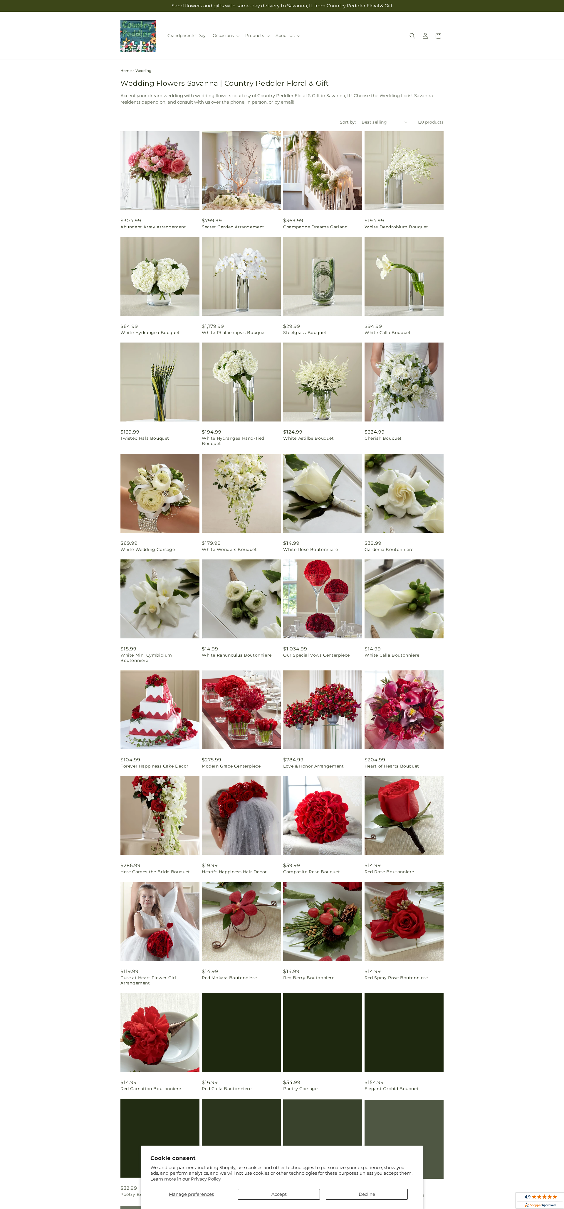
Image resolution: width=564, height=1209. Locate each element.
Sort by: (348, 122)
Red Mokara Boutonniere (229, 977)
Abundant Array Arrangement (153, 227)
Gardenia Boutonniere (389, 549)
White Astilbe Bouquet (308, 438)
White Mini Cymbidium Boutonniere (146, 657)
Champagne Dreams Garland (315, 227)
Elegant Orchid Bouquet (392, 1088)
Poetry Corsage (300, 1088)
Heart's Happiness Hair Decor (234, 871)
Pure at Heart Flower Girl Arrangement (148, 980)
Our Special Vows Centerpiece (316, 655)
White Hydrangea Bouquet (150, 332)
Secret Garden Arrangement (233, 227)
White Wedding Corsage (147, 549)
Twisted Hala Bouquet (144, 438)
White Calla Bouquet (388, 332)
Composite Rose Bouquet (311, 871)
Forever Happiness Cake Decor (154, 766)
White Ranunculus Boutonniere (237, 655)
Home (126, 70)
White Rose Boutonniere (310, 549)
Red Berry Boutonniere (309, 977)
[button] (225, 35)
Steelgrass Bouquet (305, 332)
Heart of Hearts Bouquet (392, 766)
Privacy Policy (206, 1179)
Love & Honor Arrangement (313, 766)
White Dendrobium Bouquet (396, 227)
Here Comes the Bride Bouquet (155, 871)
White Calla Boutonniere (392, 655)
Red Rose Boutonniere (389, 871)
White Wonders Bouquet (229, 549)
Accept (279, 1194)
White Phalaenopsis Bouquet (234, 332)
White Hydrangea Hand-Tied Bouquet (233, 441)
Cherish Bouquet (383, 438)
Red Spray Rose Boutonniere (396, 977)
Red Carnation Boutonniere (150, 1088)
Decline (367, 1194)
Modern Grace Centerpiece (231, 766)
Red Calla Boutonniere (227, 1088)
